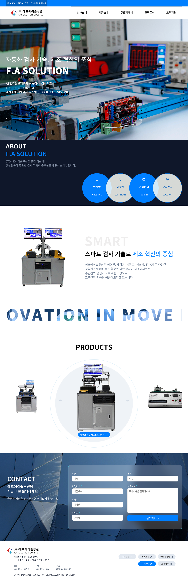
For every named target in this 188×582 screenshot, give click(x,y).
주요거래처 (126, 12)
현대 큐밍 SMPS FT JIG (93, 434)
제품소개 (104, 12)
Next (127, 400)
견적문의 (150, 12)
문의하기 (151, 518)
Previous (60, 400)
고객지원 (171, 12)
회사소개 (82, 12)
